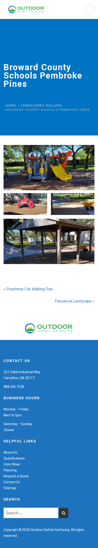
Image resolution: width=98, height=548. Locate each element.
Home (11, 105)
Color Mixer (12, 464)
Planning (10, 470)
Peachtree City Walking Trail (29, 289)
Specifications (14, 458)
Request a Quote (16, 476)
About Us (10, 452)
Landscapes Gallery (41, 105)
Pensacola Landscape (73, 301)
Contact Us (12, 482)
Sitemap (10, 488)
